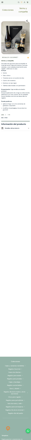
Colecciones (7, 10)
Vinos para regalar (14, 397)
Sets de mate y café (14, 403)
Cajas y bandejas (14, 382)
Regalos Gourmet (14, 369)
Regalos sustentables (14, 385)
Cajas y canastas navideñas (14, 366)
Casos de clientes (14, 372)
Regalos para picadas (14, 379)
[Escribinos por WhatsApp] (28, 431)
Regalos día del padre (15, 413)
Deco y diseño (14, 389)
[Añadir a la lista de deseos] (28, 57)
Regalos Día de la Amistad (14, 410)
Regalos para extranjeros (14, 407)
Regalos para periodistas (14, 400)
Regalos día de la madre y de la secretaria (14, 393)
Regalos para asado (14, 376)
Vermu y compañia (23, 10)
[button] (20, 2)
